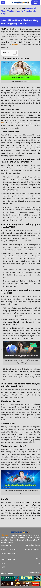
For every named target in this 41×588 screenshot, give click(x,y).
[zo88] (20, 583)
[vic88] (20, 578)
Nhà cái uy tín (18, 8)
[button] (3, 3)
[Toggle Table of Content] (13, 53)
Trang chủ (5, 8)
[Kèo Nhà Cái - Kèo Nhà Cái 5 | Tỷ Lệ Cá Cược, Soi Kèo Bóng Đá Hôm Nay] (20, 2)
